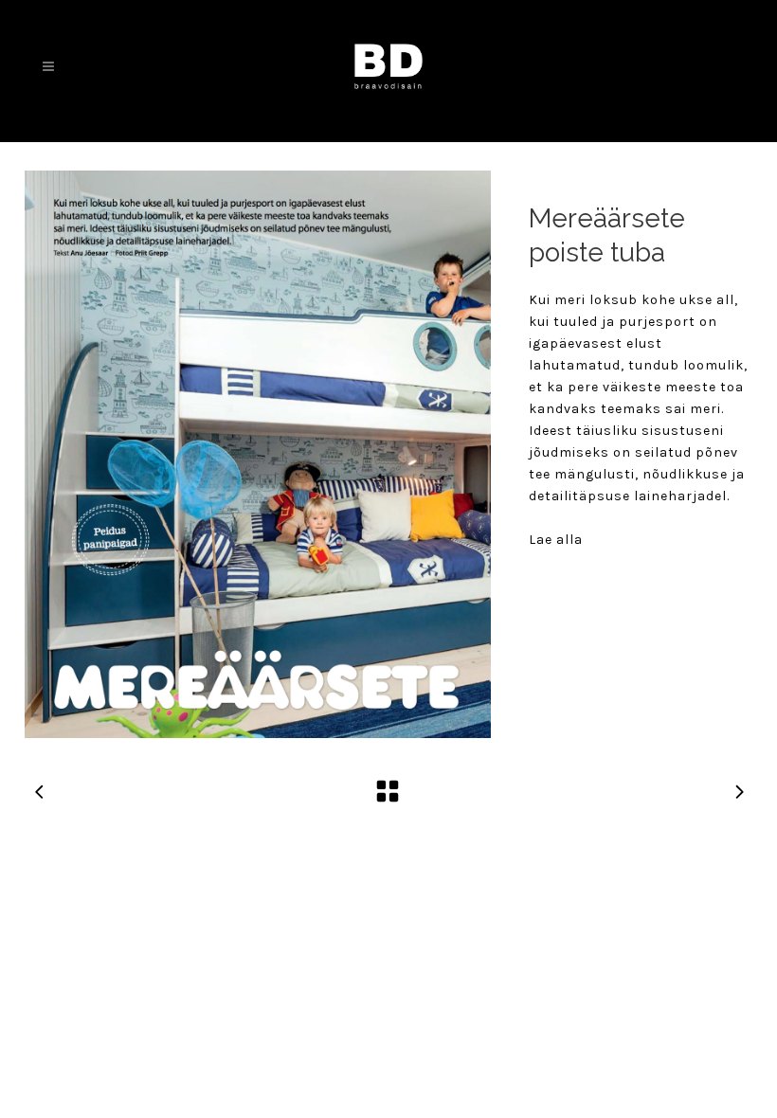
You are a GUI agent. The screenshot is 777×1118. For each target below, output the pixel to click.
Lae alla (556, 540)
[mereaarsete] (258, 454)
